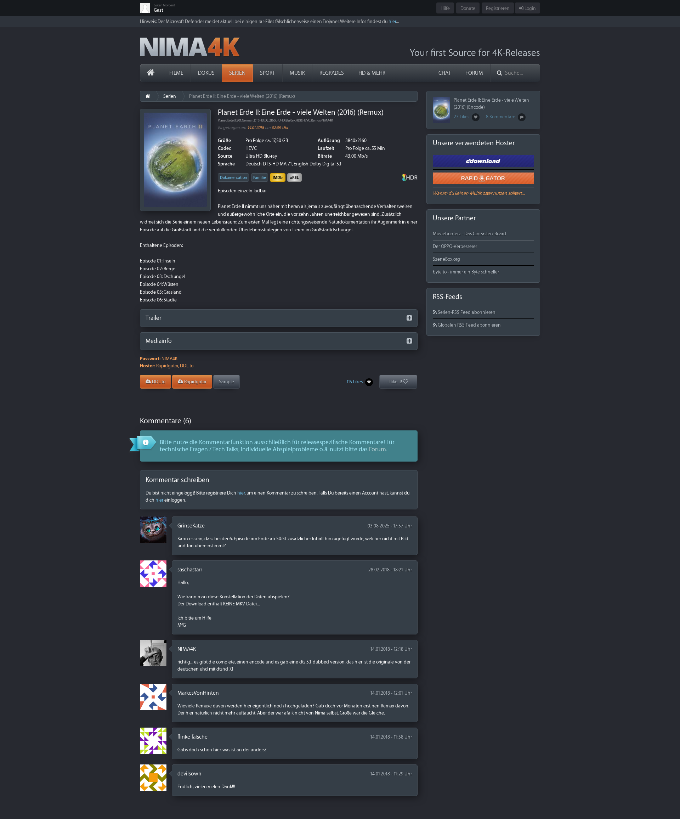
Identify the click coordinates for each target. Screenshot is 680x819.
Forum (474, 73)
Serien (237, 73)
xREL (294, 177)
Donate (467, 8)
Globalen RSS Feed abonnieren (469, 325)
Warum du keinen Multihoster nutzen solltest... (479, 193)
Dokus (206, 73)
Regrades (331, 73)
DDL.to (158, 381)
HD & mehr (371, 73)
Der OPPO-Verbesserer (455, 246)
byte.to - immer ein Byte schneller (466, 272)
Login (529, 8)
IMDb (278, 177)
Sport (267, 73)
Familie (259, 177)
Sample (226, 381)
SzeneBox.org (446, 259)
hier (392, 21)
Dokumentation (233, 177)
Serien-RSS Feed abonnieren (466, 312)
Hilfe (445, 8)
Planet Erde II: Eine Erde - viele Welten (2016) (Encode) (491, 103)
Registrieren (498, 8)
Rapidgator (194, 381)
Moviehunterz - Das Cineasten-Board (469, 233)
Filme (176, 73)
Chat (444, 73)
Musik (297, 73)
